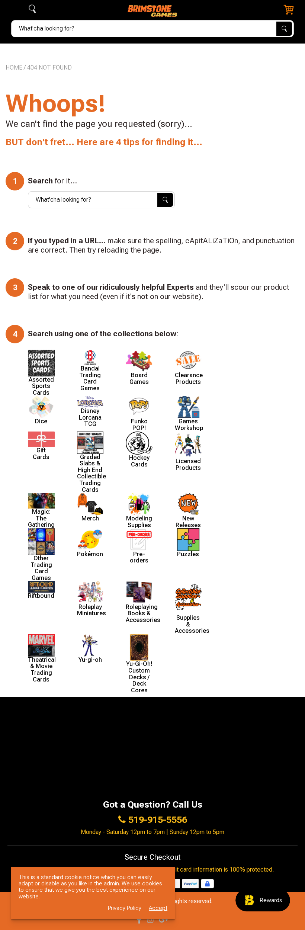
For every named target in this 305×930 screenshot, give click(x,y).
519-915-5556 (157, 820)
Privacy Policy (124, 908)
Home (14, 67)
